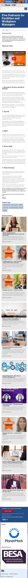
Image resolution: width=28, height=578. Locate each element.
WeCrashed (19, 92)
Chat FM (23, 115)
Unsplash (4, 192)
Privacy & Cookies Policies (7, 576)
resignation (6, 102)
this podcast (8, 151)
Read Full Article (7, 241)
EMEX (3, 134)
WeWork (21, 205)
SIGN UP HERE (7, 511)
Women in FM (14, 205)
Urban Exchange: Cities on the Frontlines (10, 171)
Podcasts (5, 210)
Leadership (5, 207)
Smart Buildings (6, 205)
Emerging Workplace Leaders (16, 207)
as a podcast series (21, 136)
